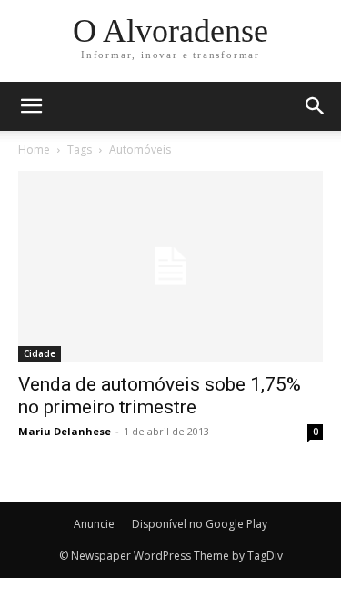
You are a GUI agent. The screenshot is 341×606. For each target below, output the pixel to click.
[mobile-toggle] (31, 106)
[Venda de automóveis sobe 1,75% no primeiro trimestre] (170, 266)
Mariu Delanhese (64, 431)
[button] (315, 106)
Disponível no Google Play (199, 523)
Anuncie (94, 523)
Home (34, 149)
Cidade (39, 353)
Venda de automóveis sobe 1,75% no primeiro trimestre (159, 395)
